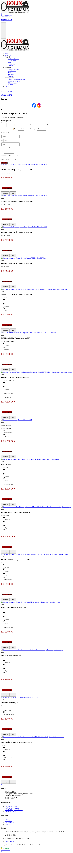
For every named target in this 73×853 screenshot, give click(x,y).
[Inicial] (15, 12)
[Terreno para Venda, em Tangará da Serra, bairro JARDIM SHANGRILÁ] (24, 227)
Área (2, 140)
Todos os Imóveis (13, 59)
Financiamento (12, 83)
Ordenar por (33, 129)
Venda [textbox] (17, 125)
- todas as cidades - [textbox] (7, 129)
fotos (13, 193)
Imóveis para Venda (11, 806)
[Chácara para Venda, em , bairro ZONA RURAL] (16, 420)
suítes (2, 152)
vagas (2, 159)
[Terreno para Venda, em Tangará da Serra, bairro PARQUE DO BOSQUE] (24, 164)
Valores (3, 132)
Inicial (6, 53)
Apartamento (12, 60)
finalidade (3, 125)
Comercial (11, 64)
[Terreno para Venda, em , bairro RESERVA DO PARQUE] (19, 697)
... (3, 784)
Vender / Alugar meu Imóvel (16, 79)
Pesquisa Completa (14, 81)
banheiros (3, 155)
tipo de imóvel (24, 125)
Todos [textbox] (48, 125)
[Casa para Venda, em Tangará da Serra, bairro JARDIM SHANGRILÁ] (23, 258)
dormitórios (4, 148)
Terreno (10, 66)
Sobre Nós (8, 55)
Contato (7, 86)
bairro (15, 129)
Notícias (10, 84)
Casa (9, 62)
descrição (5, 193)
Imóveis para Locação (12, 808)
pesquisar (4, 162)
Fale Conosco (9, 841)
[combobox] (17, 125)
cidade (53, 125)
